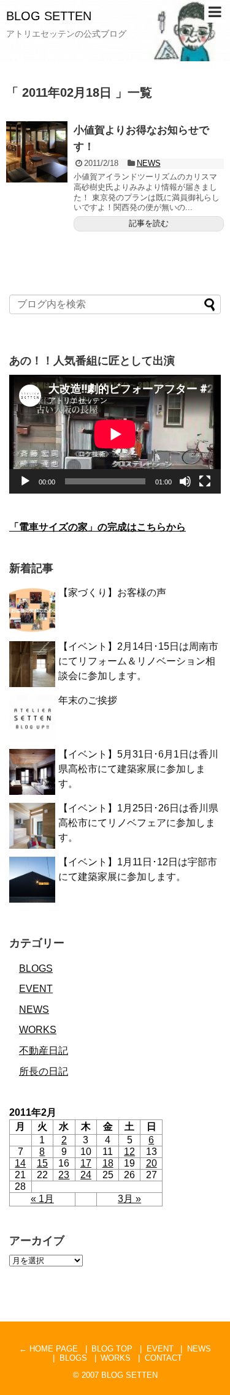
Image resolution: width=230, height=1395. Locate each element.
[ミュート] (185, 481)
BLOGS (36, 968)
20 (151, 1163)
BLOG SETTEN (48, 16)
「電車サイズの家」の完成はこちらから (97, 527)
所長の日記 (43, 1071)
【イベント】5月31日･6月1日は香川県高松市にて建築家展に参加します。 (138, 769)
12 (129, 1151)
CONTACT (163, 1358)
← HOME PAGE (48, 1348)
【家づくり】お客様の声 (112, 592)
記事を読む (149, 223)
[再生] (25, 481)
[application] (115, 434)
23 (63, 1175)
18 (107, 1163)
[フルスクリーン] (205, 481)
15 (42, 1163)
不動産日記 (43, 1050)
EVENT (36, 988)
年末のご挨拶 (87, 700)
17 (85, 1163)
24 (85, 1175)
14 (20, 1163)
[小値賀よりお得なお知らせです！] (36, 151)
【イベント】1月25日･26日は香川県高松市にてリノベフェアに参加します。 (138, 823)
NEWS (149, 163)
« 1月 (42, 1199)
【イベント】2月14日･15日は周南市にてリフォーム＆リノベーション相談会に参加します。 (138, 661)
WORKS (37, 1030)
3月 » (129, 1199)
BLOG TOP (111, 1348)
